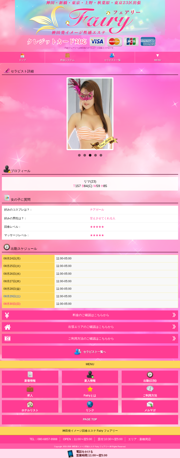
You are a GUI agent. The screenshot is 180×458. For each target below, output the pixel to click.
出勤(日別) (150, 380)
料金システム (67, 60)
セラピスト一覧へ (94, 351)
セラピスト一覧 (112, 60)
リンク (90, 410)
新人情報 (90, 380)
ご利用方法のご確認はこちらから (90, 338)
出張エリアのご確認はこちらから (90, 327)
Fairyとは (90, 395)
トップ (22, 60)
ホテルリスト (30, 410)
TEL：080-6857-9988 (43, 439)
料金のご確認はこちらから (90, 315)
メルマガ (150, 410)
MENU (157, 57)
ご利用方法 (150, 395)
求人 (30, 395)
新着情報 (30, 380)
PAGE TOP (90, 419)
